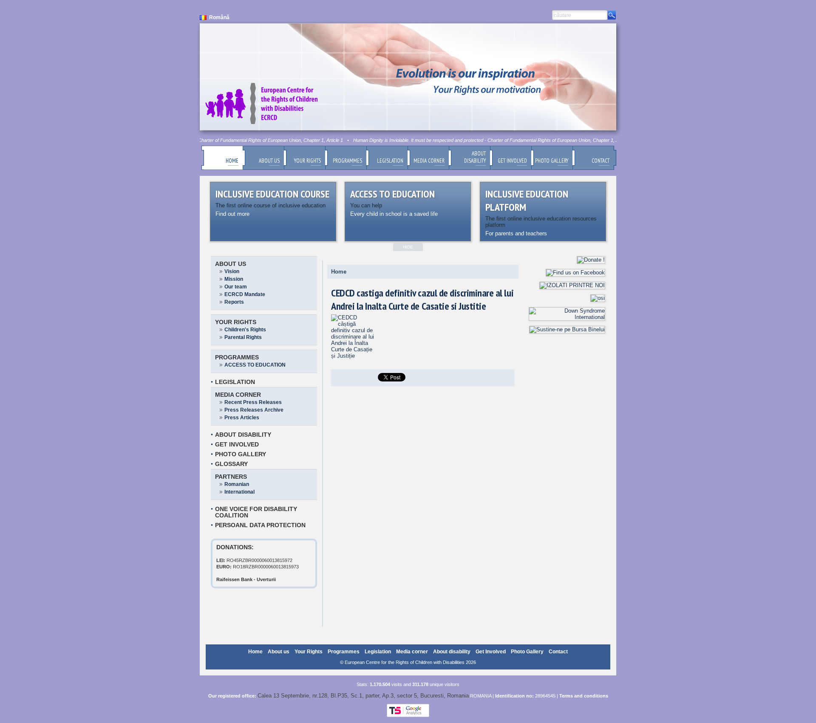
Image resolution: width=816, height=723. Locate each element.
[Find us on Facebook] (575, 272)
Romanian (236, 484)
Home (338, 271)
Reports (234, 302)
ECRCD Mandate (244, 294)
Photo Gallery (240, 454)
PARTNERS (231, 476)
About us (230, 263)
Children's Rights (245, 330)
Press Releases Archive (253, 410)
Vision (231, 271)
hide (408, 247)
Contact (558, 652)
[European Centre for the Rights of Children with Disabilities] (353, 356)
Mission (233, 279)
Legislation (235, 381)
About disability (243, 434)
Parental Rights (243, 337)
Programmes (237, 357)
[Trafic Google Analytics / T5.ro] (408, 715)
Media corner (238, 394)
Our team (235, 287)
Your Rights (235, 322)
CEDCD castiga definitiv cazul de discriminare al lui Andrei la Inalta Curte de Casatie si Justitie (422, 299)
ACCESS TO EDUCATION (255, 365)
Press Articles (241, 418)
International (239, 492)
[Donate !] (591, 260)
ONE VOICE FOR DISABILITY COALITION (256, 512)
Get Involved (237, 444)
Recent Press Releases (253, 402)
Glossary (231, 463)
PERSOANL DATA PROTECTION (260, 525)
